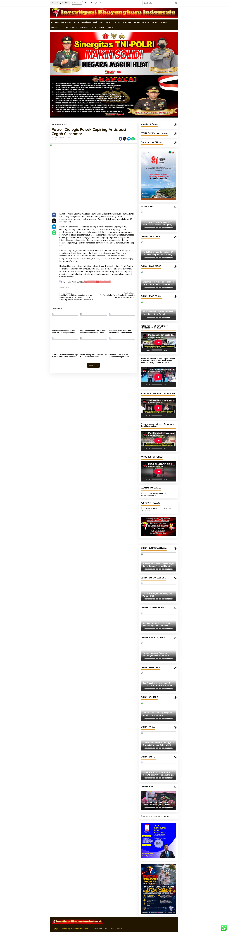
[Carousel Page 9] (168, 227)
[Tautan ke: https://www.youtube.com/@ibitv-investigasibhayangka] (175, 124)
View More (93, 365)
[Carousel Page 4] (154, 227)
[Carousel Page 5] (157, 227)
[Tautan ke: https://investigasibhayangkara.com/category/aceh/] (175, 782)
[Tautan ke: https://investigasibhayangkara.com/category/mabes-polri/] (175, 207)
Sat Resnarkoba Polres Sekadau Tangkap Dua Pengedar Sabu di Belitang (117, 295)
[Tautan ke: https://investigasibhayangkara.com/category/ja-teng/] (175, 296)
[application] (158, 342)
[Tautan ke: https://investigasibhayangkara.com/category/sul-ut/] (175, 633)
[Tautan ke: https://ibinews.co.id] (175, 142)
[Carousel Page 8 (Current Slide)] (168, 317)
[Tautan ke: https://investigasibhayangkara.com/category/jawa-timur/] (175, 663)
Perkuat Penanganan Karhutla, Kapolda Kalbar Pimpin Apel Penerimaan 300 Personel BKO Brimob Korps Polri (156, 620)
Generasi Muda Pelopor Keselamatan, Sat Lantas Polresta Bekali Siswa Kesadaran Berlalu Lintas (158, 739)
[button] (176, 3)
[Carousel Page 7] (163, 227)
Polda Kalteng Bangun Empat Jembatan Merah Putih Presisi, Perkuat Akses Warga (156, 709)
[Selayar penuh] (173, 350)
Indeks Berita (97, 873)
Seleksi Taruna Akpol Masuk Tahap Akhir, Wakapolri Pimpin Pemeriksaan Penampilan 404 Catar (158, 223)
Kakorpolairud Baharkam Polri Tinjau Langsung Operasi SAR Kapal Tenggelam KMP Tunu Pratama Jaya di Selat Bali (156, 679)
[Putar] (144, 350)
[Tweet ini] (124, 139)
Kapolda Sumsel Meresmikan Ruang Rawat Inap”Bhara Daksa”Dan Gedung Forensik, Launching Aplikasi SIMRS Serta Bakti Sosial (76, 296)
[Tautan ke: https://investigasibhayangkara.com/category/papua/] (175, 723)
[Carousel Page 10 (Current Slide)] (171, 227)
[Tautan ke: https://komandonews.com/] (175, 133)
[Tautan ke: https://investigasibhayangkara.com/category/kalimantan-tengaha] (175, 693)
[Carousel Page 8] (165, 227)
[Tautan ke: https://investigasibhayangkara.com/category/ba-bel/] (175, 574)
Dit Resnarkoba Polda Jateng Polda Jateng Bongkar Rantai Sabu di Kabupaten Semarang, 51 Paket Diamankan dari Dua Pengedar (65, 332)
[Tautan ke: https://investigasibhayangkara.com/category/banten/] (175, 752)
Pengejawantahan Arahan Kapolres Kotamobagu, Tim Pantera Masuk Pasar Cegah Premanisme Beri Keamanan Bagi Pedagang (157, 650)
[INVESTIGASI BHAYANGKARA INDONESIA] (114, 12)
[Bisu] (169, 350)
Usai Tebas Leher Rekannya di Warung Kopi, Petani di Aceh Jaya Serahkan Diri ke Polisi (158, 799)
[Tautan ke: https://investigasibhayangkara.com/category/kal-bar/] (175, 603)
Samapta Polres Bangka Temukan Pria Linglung (158, 590)
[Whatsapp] (133, 139)
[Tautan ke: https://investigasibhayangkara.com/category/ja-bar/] (175, 266)
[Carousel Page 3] (151, 227)
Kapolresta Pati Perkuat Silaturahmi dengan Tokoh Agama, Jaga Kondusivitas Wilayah (119, 356)
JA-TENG (54, 139)
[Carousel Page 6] (160, 227)
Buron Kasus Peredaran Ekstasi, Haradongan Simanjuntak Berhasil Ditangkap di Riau (158, 253)
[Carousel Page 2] (148, 227)
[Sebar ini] (120, 139)
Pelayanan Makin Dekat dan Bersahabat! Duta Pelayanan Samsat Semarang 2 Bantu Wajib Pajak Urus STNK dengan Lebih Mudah (122, 332)
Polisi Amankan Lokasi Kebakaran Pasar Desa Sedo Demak (157, 312)
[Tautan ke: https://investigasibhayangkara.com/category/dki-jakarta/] (175, 236)
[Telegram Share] (129, 139)
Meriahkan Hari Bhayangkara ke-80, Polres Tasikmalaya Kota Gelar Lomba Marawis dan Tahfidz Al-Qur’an (158, 283)
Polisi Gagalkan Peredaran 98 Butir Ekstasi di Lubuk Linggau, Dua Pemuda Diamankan (156, 560)
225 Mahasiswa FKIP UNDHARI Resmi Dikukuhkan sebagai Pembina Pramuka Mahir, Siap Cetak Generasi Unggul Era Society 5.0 (156, 769)
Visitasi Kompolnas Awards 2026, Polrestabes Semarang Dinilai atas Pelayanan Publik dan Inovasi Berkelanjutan (93, 332)
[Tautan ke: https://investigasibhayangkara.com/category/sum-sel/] (175, 544)
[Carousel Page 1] (146, 227)
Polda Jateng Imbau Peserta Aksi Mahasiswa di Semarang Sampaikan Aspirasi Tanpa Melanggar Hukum (93, 356)
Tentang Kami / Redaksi (113, 873)
